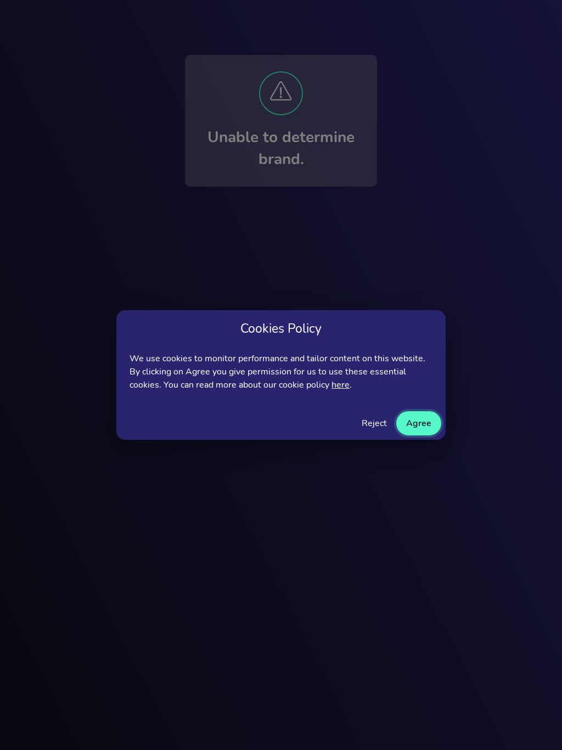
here (340, 385)
